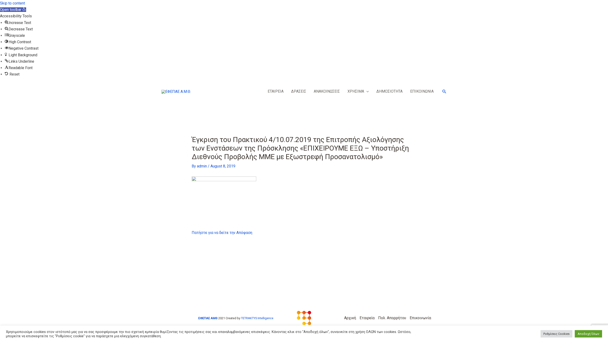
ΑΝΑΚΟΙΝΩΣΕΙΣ (327, 91)
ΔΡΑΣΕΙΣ (298, 91)
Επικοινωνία (420, 318)
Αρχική (350, 318)
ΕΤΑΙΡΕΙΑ (276, 91)
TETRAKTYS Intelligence (257, 318)
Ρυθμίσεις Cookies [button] (556, 334)
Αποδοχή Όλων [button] (588, 334)
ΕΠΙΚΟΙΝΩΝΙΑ (422, 91)
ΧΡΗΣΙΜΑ (355, 91)
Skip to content (12, 3)
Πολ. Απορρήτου (392, 318)
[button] (13, 9)
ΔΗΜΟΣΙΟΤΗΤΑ (389, 91)
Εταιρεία (367, 318)
